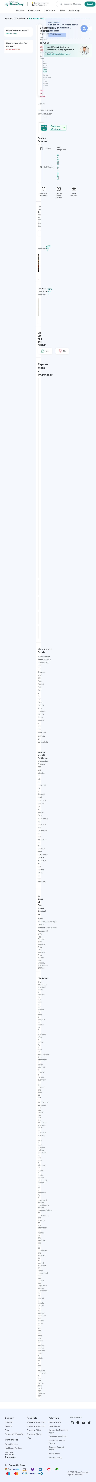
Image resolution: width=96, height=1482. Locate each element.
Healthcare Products (13, 1448)
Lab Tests (49, 10)
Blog (7, 1430)
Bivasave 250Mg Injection (38, 18)
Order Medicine (11, 1444)
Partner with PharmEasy (14, 1434)
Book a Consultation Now (58, 54)
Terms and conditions (57, 1437)
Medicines (20, 18)
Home (8, 18)
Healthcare (33, 10)
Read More (45, 71)
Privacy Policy (54, 1426)
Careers (8, 1426)
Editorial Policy (55, 1422)
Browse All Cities (34, 1430)
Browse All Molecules (35, 1426)
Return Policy (54, 1454)
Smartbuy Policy (55, 1457)
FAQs (29, 1438)
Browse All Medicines (35, 1422)
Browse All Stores (34, 1434)
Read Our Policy (11, 33)
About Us (9, 1422)
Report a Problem (13, 49)
